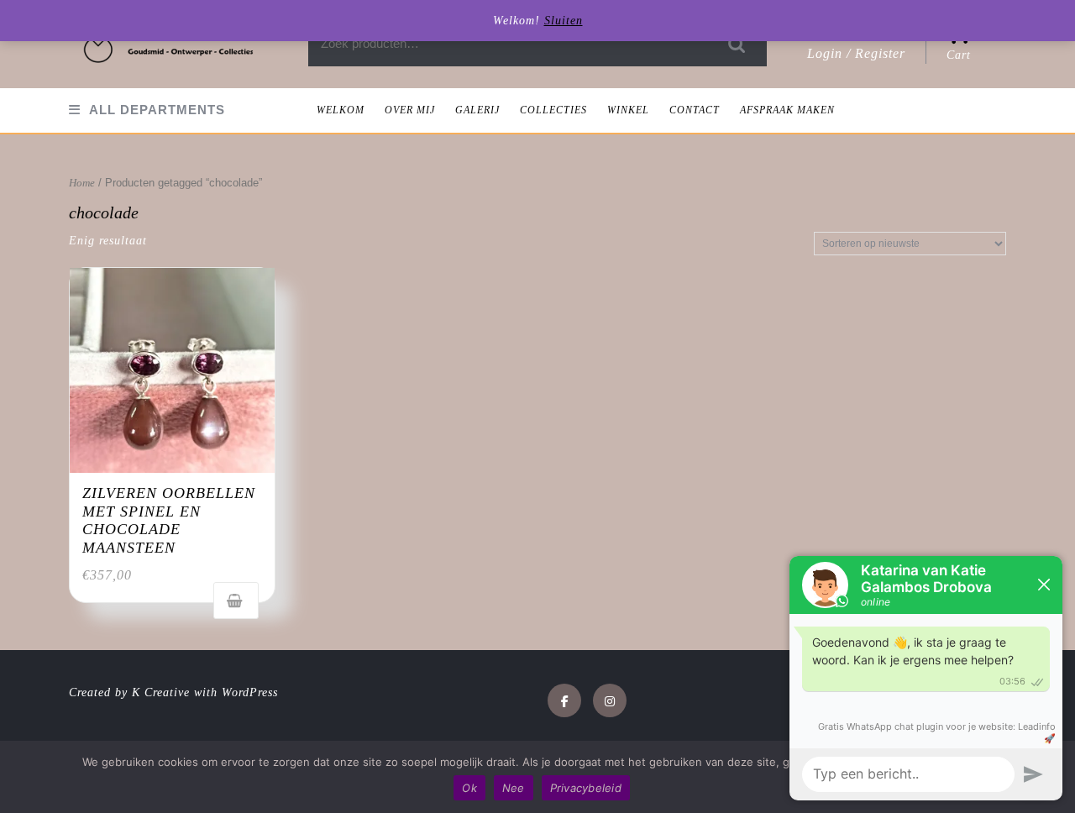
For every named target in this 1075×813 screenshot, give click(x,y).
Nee (513, 788)
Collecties (553, 110)
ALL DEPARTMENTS (157, 109)
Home (82, 183)
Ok (469, 788)
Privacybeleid (585, 788)
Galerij (477, 110)
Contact (694, 110)
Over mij (410, 110)
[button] (169, 44)
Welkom (340, 110)
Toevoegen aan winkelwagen (236, 600)
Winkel (628, 110)
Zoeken (737, 44)
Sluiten (563, 20)
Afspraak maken (787, 110)
